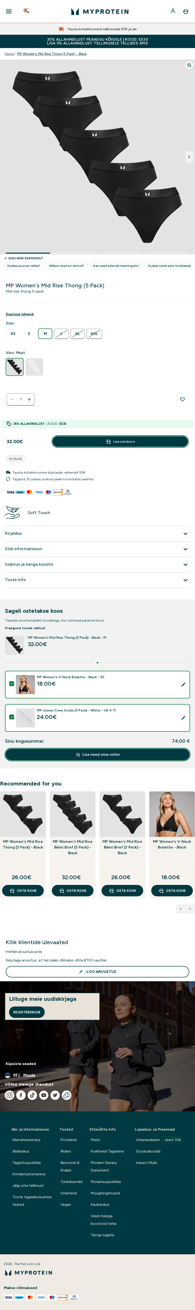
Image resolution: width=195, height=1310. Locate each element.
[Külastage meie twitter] (55, 1095)
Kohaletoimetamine (29, 1174)
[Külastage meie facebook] (21, 1095)
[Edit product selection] (183, 684)
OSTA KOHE (27, 891)
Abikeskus (20, 1151)
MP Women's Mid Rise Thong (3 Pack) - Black (23, 844)
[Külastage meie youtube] (44, 1095)
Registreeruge (26, 1012)
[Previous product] (180, 909)
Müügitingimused (105, 1193)
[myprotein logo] (99, 11)
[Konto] (173, 11)
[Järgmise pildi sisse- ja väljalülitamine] (189, 157)
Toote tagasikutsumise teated (32, 1201)
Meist (95, 1140)
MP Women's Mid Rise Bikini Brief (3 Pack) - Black (122, 847)
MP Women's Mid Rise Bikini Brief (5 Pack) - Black (73, 847)
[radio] (13, 334)
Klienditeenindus (26, 1140)
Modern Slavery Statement (104, 1166)
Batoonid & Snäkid (69, 1166)
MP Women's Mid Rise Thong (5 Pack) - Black (52, 54)
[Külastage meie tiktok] (32, 1095)
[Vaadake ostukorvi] (185, 11)
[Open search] (27, 11)
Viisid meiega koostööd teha (103, 1220)
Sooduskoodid (148, 1151)
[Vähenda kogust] (12, 399)
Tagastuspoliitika (26, 1163)
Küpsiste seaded (21, 1064)
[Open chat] (66, 1095)
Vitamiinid (68, 1193)
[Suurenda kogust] (29, 399)
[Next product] (190, 909)
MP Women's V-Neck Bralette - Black (172, 844)
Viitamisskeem (158, 1140)
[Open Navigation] (9, 11)
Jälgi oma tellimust (28, 1185)
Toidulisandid (71, 1182)
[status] (20, 399)
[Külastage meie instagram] (9, 1095)
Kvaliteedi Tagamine (107, 1151)
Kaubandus (100, 1204)
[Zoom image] (189, 65)
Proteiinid (68, 1140)
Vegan (65, 1204)
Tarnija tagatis (102, 1235)
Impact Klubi (146, 1163)
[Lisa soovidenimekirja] (182, 399)
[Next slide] (194, 855)
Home (9, 54)
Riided (65, 1151)
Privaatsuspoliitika (106, 1182)
